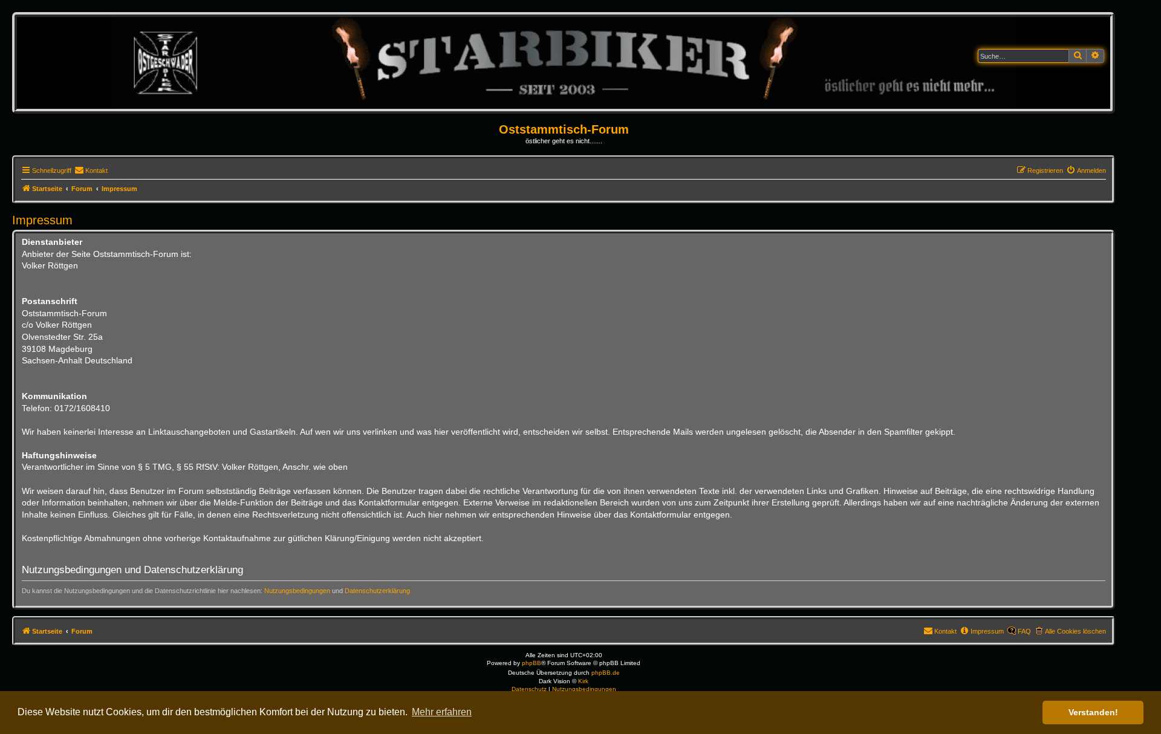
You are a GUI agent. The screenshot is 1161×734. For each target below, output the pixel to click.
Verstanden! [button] (1093, 712)
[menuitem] (91, 170)
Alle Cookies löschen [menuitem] (1075, 631)
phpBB (531, 663)
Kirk (583, 681)
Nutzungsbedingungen (297, 590)
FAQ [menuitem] (1024, 631)
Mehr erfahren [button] (442, 712)
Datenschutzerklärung (377, 590)
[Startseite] (563, 62)
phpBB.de (605, 672)
